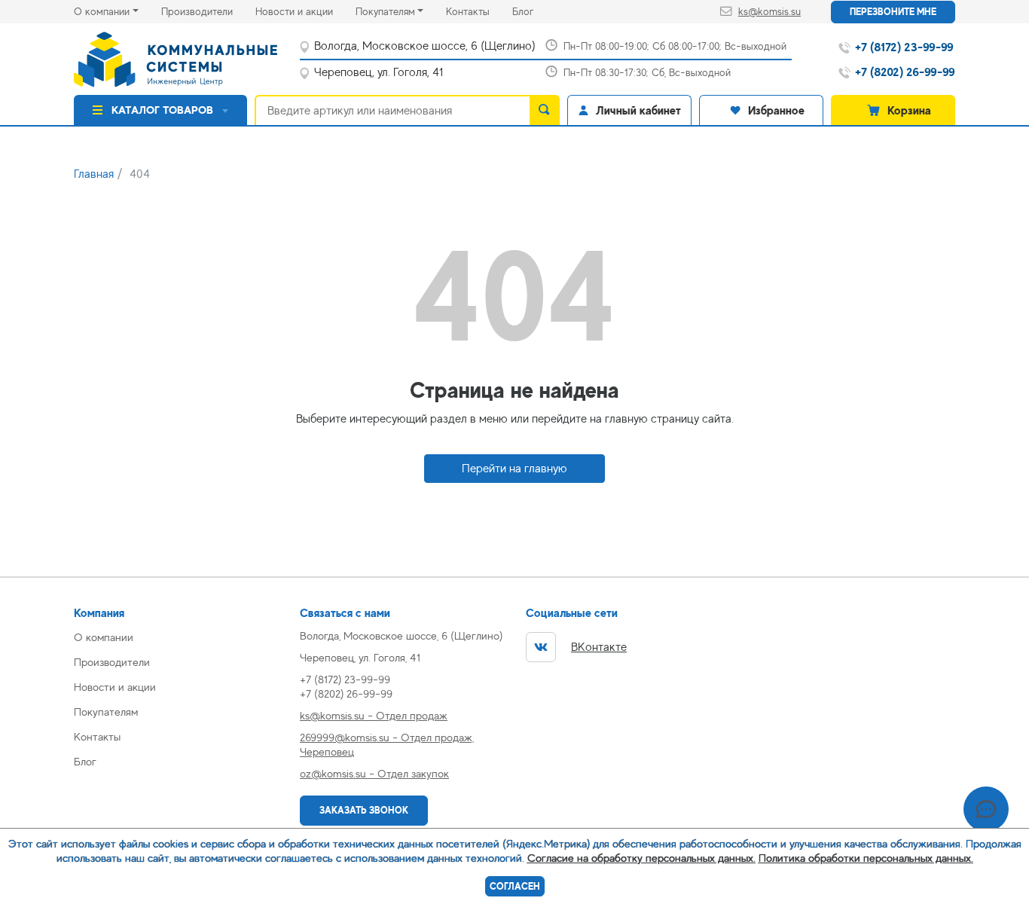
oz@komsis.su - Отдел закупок (374, 773)
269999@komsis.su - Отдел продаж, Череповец (387, 744)
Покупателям (385, 11)
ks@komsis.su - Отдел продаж (373, 715)
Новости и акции (305, 11)
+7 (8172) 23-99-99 (345, 679)
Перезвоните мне (893, 11)
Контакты (479, 11)
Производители (208, 11)
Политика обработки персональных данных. (866, 857)
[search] (545, 110)
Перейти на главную (514, 468)
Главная (94, 174)
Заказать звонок (363, 810)
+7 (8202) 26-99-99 (346, 693)
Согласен (515, 886)
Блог (534, 11)
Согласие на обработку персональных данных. (641, 857)
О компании (102, 11)
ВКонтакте (599, 647)
